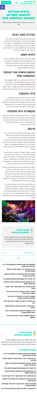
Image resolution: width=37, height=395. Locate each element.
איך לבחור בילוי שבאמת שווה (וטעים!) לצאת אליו (19, 279)
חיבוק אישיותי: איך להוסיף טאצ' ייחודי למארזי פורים (19, 376)
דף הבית (32, 22)
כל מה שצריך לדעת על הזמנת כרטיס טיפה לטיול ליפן (18, 388)
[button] (2, 7)
